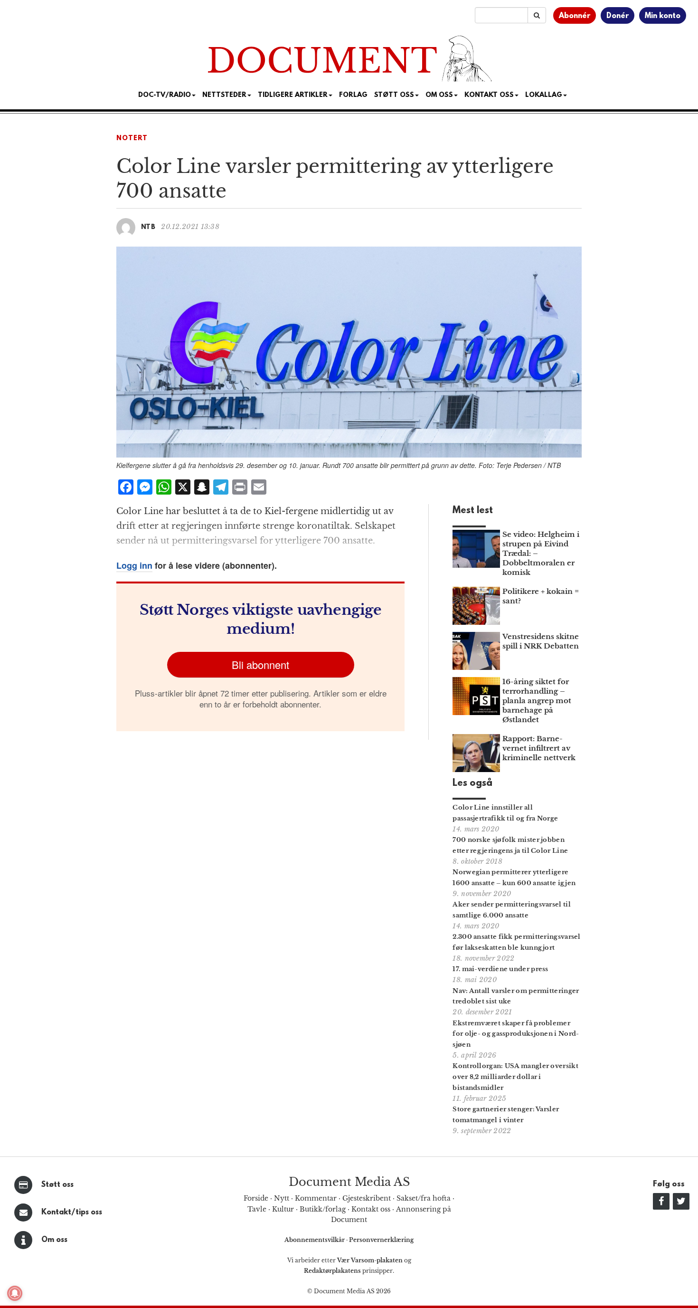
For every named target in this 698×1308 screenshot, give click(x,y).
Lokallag (543, 95)
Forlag (353, 95)
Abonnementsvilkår (315, 1239)
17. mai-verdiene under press (500, 969)
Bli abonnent (260, 664)
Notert (132, 138)
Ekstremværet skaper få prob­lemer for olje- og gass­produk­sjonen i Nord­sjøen (516, 1034)
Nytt (281, 1198)
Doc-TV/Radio (164, 95)
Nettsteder (224, 95)
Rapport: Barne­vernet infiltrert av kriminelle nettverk (538, 748)
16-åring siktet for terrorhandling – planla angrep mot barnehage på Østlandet (536, 700)
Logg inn (134, 565)
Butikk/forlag (323, 1209)
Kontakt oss (489, 95)
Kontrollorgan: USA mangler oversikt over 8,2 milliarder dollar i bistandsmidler (515, 1077)
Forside (256, 1198)
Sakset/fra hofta (423, 1198)
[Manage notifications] (14, 1293)
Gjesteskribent (366, 1198)
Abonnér (574, 16)
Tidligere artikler (293, 95)
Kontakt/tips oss (71, 1212)
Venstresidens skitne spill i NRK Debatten (540, 641)
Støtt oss (57, 1185)
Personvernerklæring (381, 1239)
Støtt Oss (394, 95)
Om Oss (439, 95)
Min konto (662, 16)
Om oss (54, 1240)
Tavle (256, 1209)
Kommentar (316, 1198)
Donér (617, 16)
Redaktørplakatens (332, 1270)
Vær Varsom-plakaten (370, 1260)
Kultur (283, 1209)
